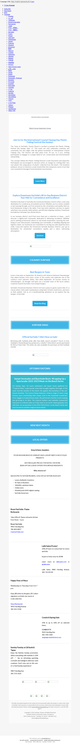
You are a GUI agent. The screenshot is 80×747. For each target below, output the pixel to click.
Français (11, 43)
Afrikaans (11, 20)
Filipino (10, 107)
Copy (32, 1)
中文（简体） (13, 28)
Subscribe (7, 9)
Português (11, 76)
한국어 (10, 65)
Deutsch (11, 45)
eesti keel (11, 38)
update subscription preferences (52, 740)
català (10, 26)
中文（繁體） (13, 30)
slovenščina (12, 97)
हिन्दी (9, 49)
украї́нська (12, 109)
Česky (10, 34)
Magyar (10, 51)
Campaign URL (5, 1)
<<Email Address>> (46, 738)
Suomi (10, 41)
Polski (10, 74)
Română (11, 80)
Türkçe (10, 105)
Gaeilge (10, 52)
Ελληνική (11, 47)
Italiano (10, 58)
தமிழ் (10, 100)
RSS (5, 13)
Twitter (9, 5)
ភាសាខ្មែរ (11, 62)
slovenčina (11, 95)
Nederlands (12, 39)
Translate (7, 14)
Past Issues (7, 11)
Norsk (10, 72)
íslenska (11, 56)
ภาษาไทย (11, 103)
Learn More (40, 181)
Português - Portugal (15, 78)
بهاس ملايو (12, 69)
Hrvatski (11, 32)
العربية (10, 18)
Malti (10, 70)
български (12, 24)
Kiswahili (11, 85)
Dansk (10, 36)
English (10, 16)
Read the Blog (40, 303)
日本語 (10, 60)
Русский (11, 82)
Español (11, 84)
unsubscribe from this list (36, 740)
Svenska (11, 87)
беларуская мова (14, 22)
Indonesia (11, 54)
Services (40, 235)
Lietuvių (11, 91)
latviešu (10, 93)
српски (10, 98)
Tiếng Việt (11, 110)
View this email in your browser (40, 117)
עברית (10, 89)
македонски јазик (14, 67)
